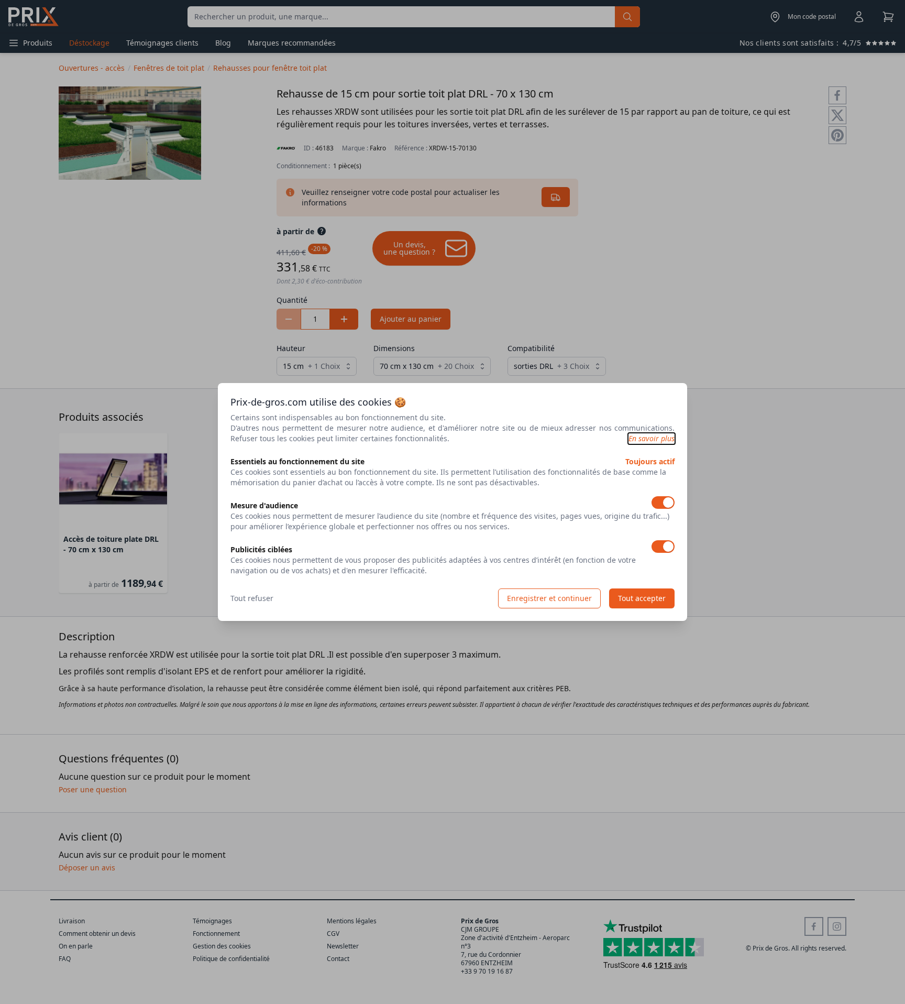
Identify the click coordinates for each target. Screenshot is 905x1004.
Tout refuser (251, 598)
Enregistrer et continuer (549, 598)
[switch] (663, 502)
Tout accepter (642, 598)
